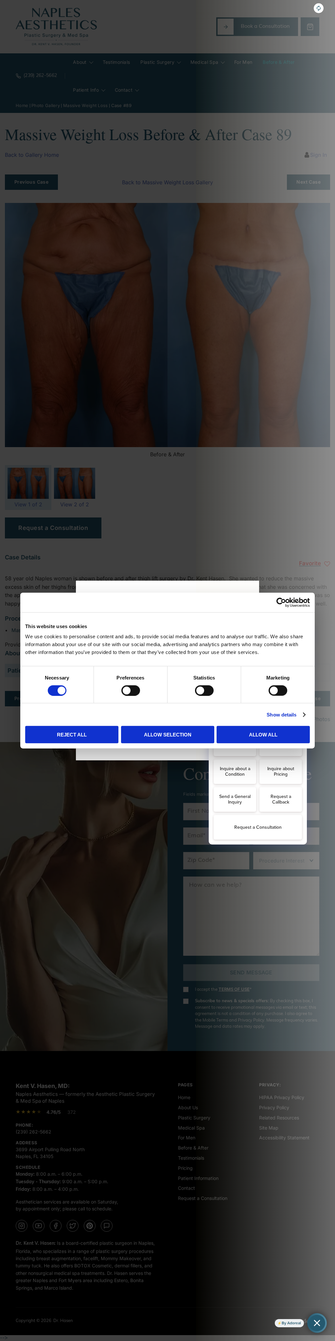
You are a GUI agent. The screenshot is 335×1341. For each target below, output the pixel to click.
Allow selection (167, 734)
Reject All (72, 734)
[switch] (130, 690)
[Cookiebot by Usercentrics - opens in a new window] (281, 602)
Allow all (263, 734)
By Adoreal (291, 1323)
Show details (281, 714)
